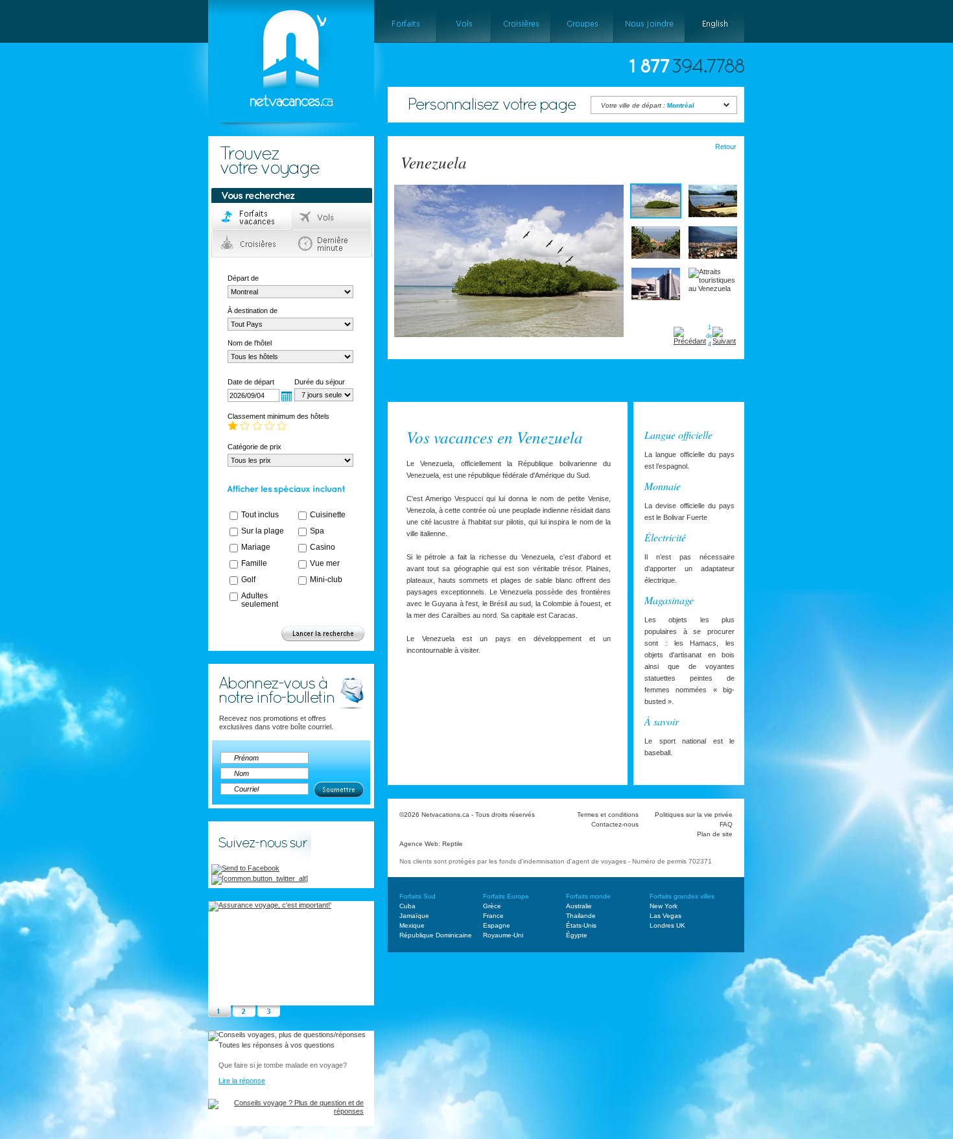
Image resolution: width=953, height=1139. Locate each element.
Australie (579, 906)
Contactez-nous (615, 824)
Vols (331, 218)
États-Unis (581, 925)
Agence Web (418, 843)
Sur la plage (262, 530)
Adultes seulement (259, 600)
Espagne (496, 925)
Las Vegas (665, 915)
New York (663, 906)
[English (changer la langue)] (715, 21)
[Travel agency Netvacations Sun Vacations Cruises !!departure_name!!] (280, 140)
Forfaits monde (588, 896)
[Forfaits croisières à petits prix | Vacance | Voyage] (520, 21)
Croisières (252, 244)
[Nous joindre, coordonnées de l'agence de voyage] (649, 21)
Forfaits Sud (417, 896)
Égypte (576, 935)
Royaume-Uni (503, 935)
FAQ (726, 824)
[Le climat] (462, 387)
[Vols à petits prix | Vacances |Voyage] (463, 21)
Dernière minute (331, 244)
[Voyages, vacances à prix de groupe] (581, 21)
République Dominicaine (435, 935)
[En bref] (412, 387)
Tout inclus (260, 514)
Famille (254, 563)
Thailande (581, 915)
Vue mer (325, 563)
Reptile (452, 843)
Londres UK (667, 925)
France (493, 915)
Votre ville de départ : (647, 105)
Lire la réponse (241, 1081)
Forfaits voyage (252, 218)
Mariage (255, 547)
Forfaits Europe (506, 896)
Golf (248, 579)
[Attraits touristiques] (516, 387)
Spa (317, 530)
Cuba (407, 906)
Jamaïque (414, 915)
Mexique (412, 925)
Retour (725, 146)
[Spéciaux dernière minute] (586, 387)
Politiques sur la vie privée (694, 814)
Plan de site (715, 834)
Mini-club (326, 579)
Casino (322, 547)
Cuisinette (328, 514)
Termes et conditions (608, 814)
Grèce (492, 906)
